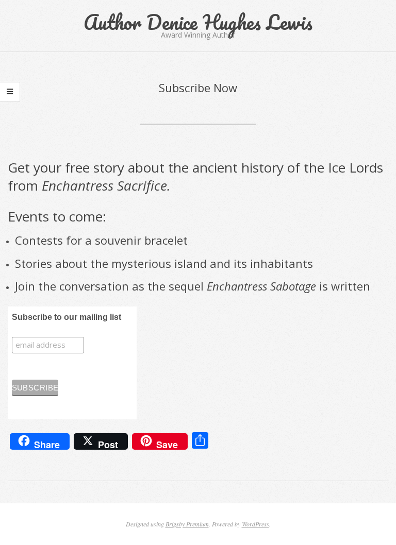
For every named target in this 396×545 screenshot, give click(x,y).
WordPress (255, 524)
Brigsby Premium (187, 524)
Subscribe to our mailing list (66, 317)
